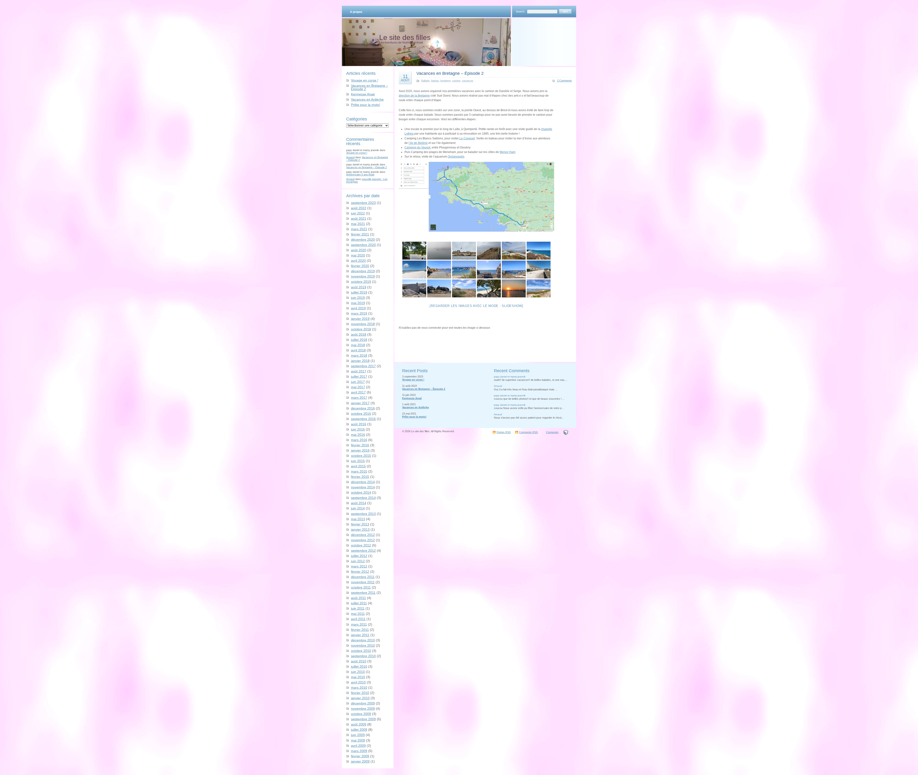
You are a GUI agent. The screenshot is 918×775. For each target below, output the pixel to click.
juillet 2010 (359, 666)
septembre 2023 (363, 203)
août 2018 (358, 334)
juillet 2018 (359, 340)
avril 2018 (358, 350)
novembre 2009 (363, 708)
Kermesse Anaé (363, 94)
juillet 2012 (359, 556)
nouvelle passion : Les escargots (367, 180)
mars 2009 (359, 751)
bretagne (445, 80)
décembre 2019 (363, 271)
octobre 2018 (361, 329)
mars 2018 (359, 355)
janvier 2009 (360, 761)
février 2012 (360, 571)
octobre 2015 (361, 456)
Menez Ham (507, 152)
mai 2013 (358, 519)
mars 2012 (359, 566)
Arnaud (350, 157)
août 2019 (358, 287)
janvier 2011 (360, 635)
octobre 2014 (361, 492)
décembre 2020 (363, 239)
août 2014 (358, 503)
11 (405, 78)
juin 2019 (358, 298)
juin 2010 (358, 672)
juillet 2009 (359, 729)
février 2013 (360, 524)
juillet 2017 (359, 376)
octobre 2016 (361, 413)
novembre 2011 (363, 582)
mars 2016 (359, 440)
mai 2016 (358, 435)
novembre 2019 (363, 276)
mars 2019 (359, 313)
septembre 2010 (363, 656)
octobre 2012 (361, 545)
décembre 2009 (363, 703)
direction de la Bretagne (414, 95)
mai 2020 (358, 255)
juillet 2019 (359, 292)
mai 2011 (358, 614)
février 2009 (360, 756)
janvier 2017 (360, 403)
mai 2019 (358, 303)
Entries (504, 432)
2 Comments (564, 80)
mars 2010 (359, 687)
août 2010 (358, 661)
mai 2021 (358, 224)
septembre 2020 (363, 245)
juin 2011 (358, 608)
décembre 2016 (363, 408)
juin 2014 (358, 508)
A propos (356, 12)
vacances (467, 80)
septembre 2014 (363, 498)
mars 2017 (359, 397)
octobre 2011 (361, 587)
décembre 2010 (363, 640)
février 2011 (360, 630)
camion (456, 80)
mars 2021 (359, 229)
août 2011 (358, 598)
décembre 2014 (363, 482)
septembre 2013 (363, 514)
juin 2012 (358, 561)
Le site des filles (405, 37)
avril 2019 (358, 308)
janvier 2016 (360, 450)
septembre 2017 (363, 366)
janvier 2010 (360, 698)
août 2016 (358, 424)
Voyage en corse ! (364, 80)
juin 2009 (358, 735)
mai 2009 (358, 740)
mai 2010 (358, 677)
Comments (528, 432)
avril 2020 (358, 260)
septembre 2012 (363, 550)
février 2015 (360, 477)
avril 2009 (358, 746)
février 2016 (360, 445)
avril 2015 (358, 466)
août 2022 (358, 208)
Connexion (552, 432)
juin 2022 (358, 213)
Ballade (425, 80)
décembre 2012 (363, 535)
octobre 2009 (361, 714)
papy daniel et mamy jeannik (509, 376)
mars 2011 (359, 624)
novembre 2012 (363, 540)
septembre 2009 (363, 719)
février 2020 (360, 266)
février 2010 (360, 693)
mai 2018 (358, 345)
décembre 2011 (363, 577)
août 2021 (358, 218)
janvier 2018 (360, 361)
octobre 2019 (361, 282)
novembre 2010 (363, 645)
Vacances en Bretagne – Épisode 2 (369, 87)
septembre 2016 (363, 419)
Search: (520, 11)
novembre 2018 (363, 324)
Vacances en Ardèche (367, 99)
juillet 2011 (359, 603)
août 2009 (358, 724)
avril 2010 (358, 682)
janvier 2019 (360, 319)
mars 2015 (359, 471)
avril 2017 (358, 392)
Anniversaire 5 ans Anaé (360, 174)
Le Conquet (467, 138)
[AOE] (565, 432)
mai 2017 (358, 387)
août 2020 (358, 250)
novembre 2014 (363, 487)
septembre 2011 (363, 593)
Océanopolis (456, 156)
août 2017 (358, 371)
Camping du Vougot (417, 147)
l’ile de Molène (418, 143)
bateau (435, 80)
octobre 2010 (361, 651)
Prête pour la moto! (365, 105)
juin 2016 (358, 429)
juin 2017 (358, 382)
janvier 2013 (360, 529)
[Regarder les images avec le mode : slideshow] (476, 306)
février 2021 (360, 234)
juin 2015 (358, 461)
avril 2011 (358, 619)
